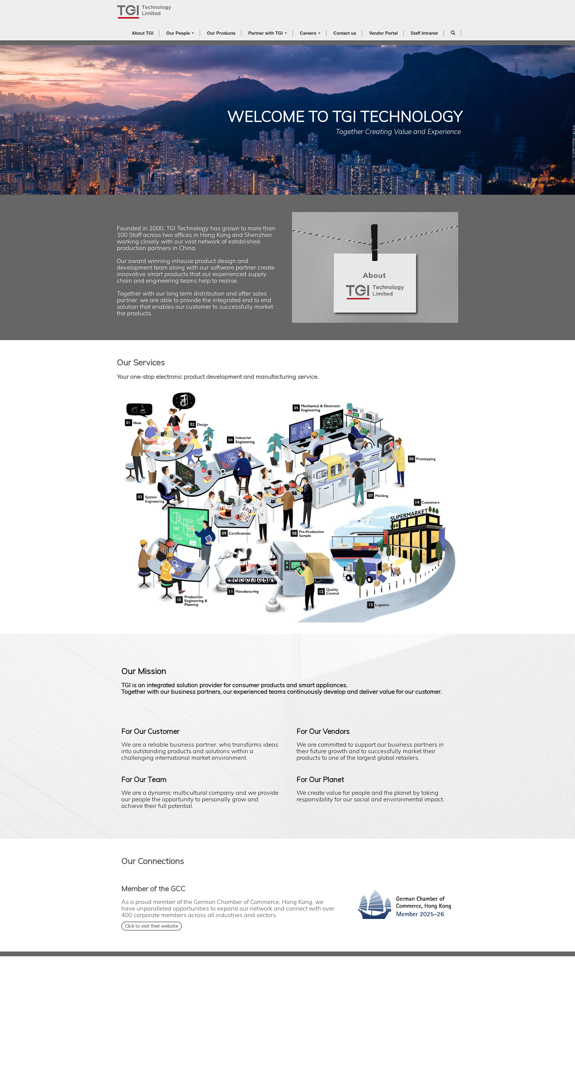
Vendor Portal (383, 33)
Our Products (221, 33)
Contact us (344, 33)
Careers (308, 33)
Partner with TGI (266, 33)
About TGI (142, 33)
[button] (453, 32)
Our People (178, 33)
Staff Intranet (424, 33)
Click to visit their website (151, 926)
